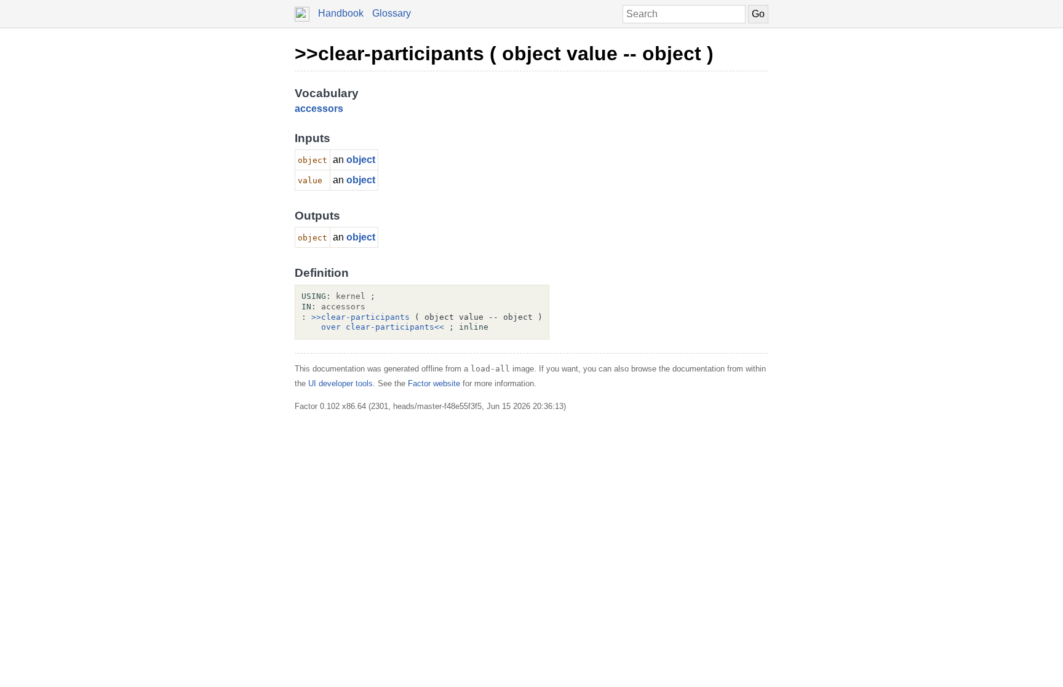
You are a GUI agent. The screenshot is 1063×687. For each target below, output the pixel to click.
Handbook (341, 13)
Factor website (434, 383)
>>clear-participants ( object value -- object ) (504, 53)
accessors (319, 108)
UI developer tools (340, 383)
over (331, 327)
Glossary (391, 13)
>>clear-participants (360, 317)
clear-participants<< (395, 327)
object (360, 159)
